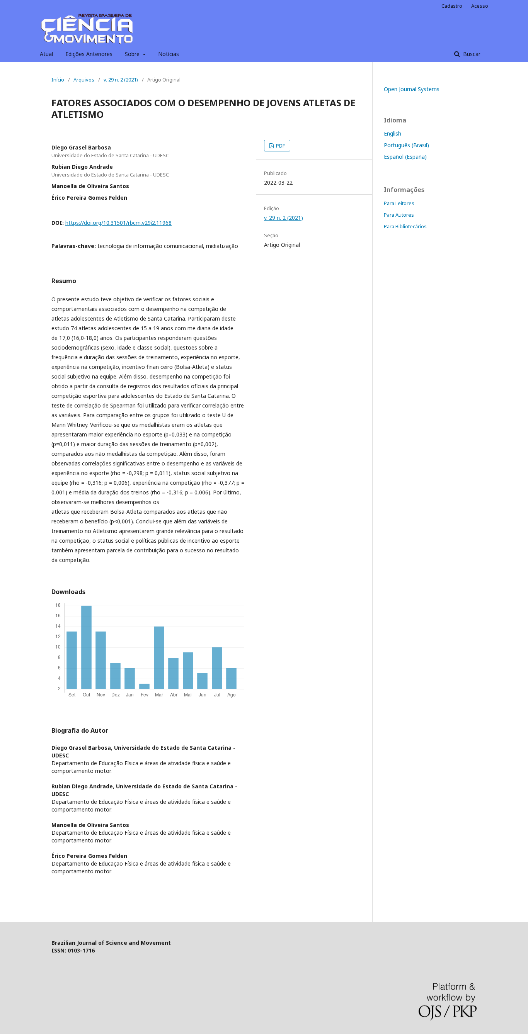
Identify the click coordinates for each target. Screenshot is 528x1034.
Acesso (479, 5)
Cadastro (451, 5)
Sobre (133, 54)
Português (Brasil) (406, 145)
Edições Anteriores (88, 54)
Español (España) (405, 156)
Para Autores (399, 214)
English (392, 133)
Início (57, 79)
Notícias (168, 54)
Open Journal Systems (411, 89)
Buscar (471, 54)
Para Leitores (399, 203)
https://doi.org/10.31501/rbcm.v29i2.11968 (118, 222)
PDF (280, 145)
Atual (46, 54)
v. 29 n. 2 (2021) (121, 79)
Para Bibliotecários (405, 226)
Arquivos (83, 79)
